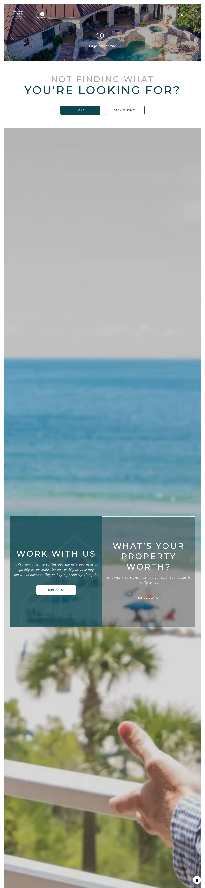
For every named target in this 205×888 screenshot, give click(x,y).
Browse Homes (124, 110)
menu (181, 14)
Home (80, 110)
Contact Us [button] (56, 589)
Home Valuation (148, 597)
